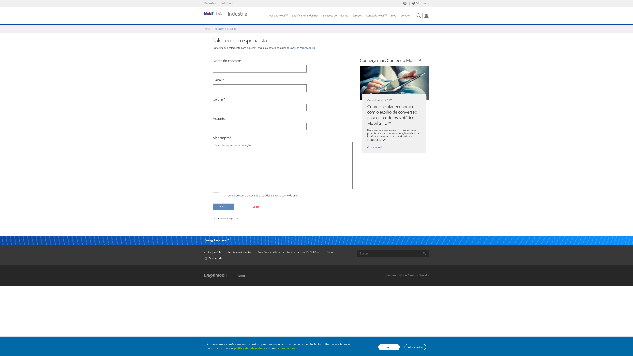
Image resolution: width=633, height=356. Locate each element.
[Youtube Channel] (405, 3)
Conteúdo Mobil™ (376, 15)
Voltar (256, 206)
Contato (405, 15)
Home (207, 29)
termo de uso (285, 348)
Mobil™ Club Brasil (310, 252)
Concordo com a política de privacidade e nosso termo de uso (262, 195)
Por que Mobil (215, 252)
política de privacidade (249, 348)
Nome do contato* (227, 61)
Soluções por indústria (335, 15)
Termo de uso (390, 275)
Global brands (227, 3)
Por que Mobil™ (278, 15)
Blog (393, 15)
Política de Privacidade (408, 275)
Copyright (423, 275)
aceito (389, 347)
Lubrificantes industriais (305, 15)
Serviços (357, 15)
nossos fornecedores (303, 47)
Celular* (219, 99)
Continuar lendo (375, 147)
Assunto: (219, 118)
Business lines (210, 3)
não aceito (415, 347)
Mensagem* (222, 138)
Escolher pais (215, 258)
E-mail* (218, 80)
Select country (422, 3)
